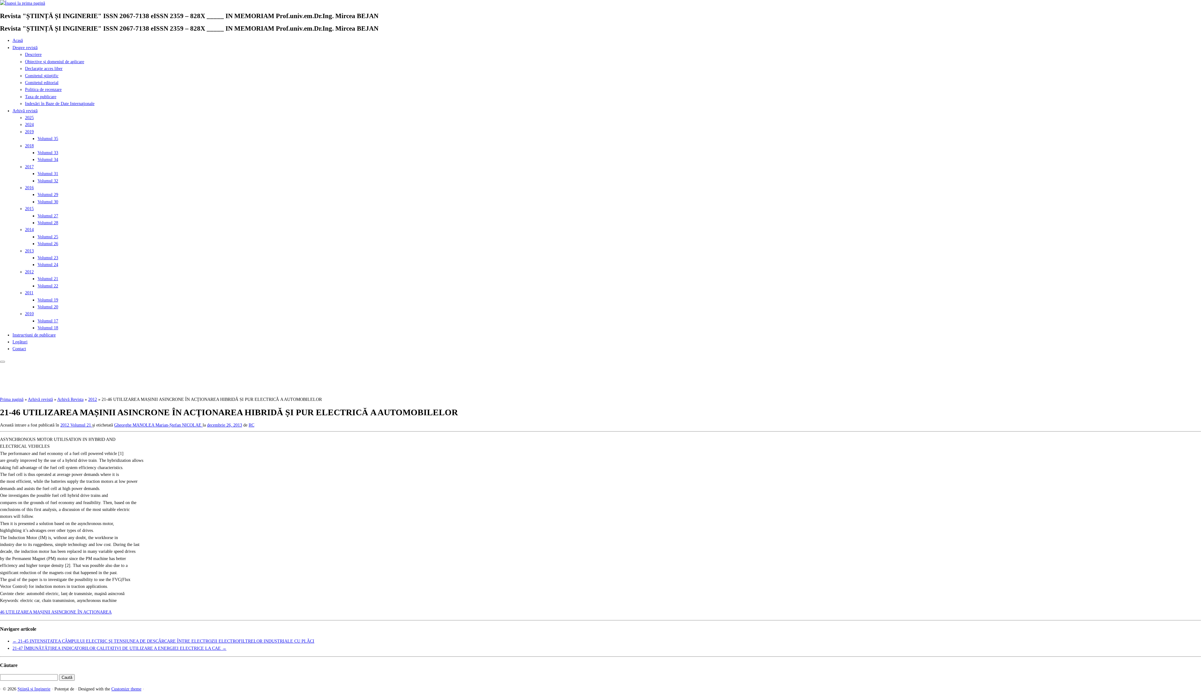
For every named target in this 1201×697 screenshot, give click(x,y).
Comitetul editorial (41, 82)
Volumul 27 (48, 216)
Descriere (33, 54)
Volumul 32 (48, 181)
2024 (29, 124)
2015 (29, 208)
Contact (19, 348)
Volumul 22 (48, 286)
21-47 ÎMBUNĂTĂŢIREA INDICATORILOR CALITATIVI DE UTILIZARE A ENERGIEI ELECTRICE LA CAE (119, 648)
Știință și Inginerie (34, 689)
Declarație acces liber (44, 68)
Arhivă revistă (25, 111)
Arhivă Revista (70, 399)
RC (251, 425)
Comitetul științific (41, 75)
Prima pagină (11, 399)
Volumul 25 (48, 237)
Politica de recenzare (43, 89)
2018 (29, 146)
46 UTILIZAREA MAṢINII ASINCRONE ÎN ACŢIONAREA (56, 612)
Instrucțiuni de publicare (34, 335)
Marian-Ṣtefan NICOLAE (179, 425)
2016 (29, 187)
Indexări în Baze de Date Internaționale (59, 103)
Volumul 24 (48, 264)
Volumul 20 (48, 307)
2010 (29, 313)
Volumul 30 (48, 202)
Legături (20, 342)
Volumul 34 (48, 159)
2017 (29, 166)
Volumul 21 (48, 278)
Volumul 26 (48, 243)
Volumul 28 (48, 222)
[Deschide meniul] (2, 362)
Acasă (18, 40)
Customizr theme (126, 689)
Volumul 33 (48, 152)
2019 (29, 131)
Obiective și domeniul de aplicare (54, 61)
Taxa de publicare (40, 96)
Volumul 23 (48, 257)
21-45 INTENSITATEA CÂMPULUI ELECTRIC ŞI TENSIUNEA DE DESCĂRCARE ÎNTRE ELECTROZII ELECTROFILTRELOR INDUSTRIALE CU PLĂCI (163, 641)
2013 (29, 251)
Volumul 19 (48, 300)
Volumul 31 (48, 173)
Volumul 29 (48, 194)
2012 (29, 272)
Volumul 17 (48, 321)
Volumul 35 (48, 138)
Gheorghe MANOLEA (134, 425)
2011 (29, 292)
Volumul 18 (48, 328)
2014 (29, 229)
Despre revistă (25, 47)
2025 (29, 117)
